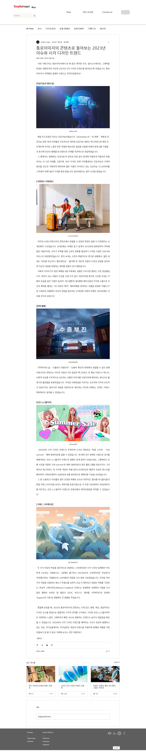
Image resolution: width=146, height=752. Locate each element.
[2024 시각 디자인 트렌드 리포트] (73, 674)
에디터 (103, 28)
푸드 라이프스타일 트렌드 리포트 (40, 687)
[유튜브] (110, 733)
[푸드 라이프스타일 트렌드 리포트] (40, 674)
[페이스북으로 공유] (37, 645)
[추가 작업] (108, 42)
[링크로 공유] (52, 645)
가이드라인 (51, 28)
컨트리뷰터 (79, 28)
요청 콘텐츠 (64, 28)
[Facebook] (124, 733)
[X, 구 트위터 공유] (42, 645)
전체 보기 (117, 662)
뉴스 (40, 28)
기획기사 (92, 28)
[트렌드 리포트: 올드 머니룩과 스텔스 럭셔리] (105, 674)
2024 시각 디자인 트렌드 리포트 (72, 687)
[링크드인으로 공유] (47, 645)
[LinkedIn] (114, 733)
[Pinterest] (119, 733)
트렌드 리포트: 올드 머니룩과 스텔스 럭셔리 (104, 687)
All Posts (30, 28)
